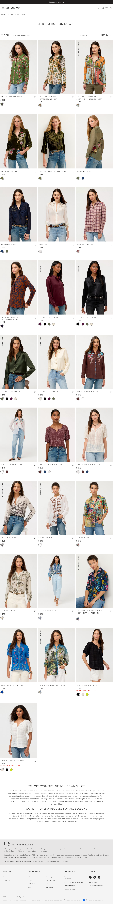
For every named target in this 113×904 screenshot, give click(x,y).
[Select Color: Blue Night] (83, 178)
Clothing (10, 14)
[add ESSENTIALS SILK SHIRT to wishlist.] (73, 317)
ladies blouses (60, 796)
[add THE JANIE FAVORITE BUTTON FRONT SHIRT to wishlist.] (73, 97)
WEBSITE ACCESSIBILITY (96, 900)
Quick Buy (18, 89)
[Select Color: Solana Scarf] (40, 105)
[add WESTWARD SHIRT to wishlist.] (111, 171)
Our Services (93, 882)
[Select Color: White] (83, 398)
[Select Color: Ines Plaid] (78, 251)
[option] (18, 67)
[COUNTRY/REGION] (103, 8)
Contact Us (6, 880)
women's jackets (51, 821)
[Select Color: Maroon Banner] (40, 324)
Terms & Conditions (19, 900)
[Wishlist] (106, 8)
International (50, 884)
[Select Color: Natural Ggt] (40, 251)
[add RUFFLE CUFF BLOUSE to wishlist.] (35, 538)
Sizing (30, 880)
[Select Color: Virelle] (2, 545)
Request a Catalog (56, 2)
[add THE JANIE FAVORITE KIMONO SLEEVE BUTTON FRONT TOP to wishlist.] (111, 611)
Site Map (6, 900)
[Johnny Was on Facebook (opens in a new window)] (90, 877)
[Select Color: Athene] (40, 618)
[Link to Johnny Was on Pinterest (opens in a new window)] (99, 877)
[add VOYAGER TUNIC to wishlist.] (73, 538)
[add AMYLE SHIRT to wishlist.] (73, 244)
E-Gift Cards (32, 884)
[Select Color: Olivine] (78, 178)
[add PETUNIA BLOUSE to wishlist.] (35, 611)
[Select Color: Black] (45, 324)
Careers (5, 877)
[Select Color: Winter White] (53, 324)
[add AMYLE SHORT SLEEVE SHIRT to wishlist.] (35, 685)
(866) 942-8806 (98, 885)
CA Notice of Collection (53, 900)
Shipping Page (62, 861)
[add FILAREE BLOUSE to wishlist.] (111, 538)
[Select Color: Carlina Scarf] (78, 545)
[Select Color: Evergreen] (2, 178)
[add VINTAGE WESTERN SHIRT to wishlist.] (35, 97)
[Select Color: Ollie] (78, 619)
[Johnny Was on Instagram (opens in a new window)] (94, 877)
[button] (3, 66)
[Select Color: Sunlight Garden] (2, 618)
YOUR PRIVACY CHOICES (73, 900)
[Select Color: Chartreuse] (87, 694)
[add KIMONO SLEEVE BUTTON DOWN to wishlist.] (73, 171)
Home (3, 14)
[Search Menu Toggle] (99, 8)
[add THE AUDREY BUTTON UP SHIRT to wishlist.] (73, 685)
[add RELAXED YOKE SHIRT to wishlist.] (73, 611)
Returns (30, 877)
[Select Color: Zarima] (2, 104)
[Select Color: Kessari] (2, 326)
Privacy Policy (35, 900)
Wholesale (49, 887)
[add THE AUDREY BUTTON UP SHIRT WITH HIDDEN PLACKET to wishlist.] (111, 97)
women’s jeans (73, 801)
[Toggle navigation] (2, 8)
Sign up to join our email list (73, 882)
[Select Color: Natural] (83, 694)
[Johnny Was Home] (13, 8)
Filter (6, 35)
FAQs (29, 887)
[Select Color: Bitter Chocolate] (78, 398)
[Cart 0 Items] (110, 8)
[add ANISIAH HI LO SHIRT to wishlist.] (35, 171)
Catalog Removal (70, 889)
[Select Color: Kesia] (78, 105)
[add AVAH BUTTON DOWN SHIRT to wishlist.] (73, 465)
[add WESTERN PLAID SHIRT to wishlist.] (111, 244)
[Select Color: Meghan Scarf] (40, 692)
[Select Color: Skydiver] (2, 692)
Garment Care (50, 880)
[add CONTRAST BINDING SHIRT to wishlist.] (111, 392)
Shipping (49, 877)
